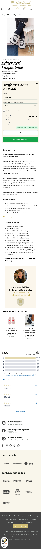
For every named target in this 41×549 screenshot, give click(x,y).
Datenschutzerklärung (16, 516)
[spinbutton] (20, 132)
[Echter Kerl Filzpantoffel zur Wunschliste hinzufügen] (36, 84)
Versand (33, 519)
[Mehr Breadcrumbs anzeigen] (3, 15)
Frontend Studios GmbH (25, 539)
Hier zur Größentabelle (15, 102)
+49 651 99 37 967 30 (20, 293)
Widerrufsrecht (13, 522)
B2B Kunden (29, 522)
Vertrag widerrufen (20, 526)
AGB (6, 519)
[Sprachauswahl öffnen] (9, 9)
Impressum (13, 519)
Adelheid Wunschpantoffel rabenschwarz (29, 330)
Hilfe (21, 522)
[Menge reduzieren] (5, 132)
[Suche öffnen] (2, 9)
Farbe (5, 93)
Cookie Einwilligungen (32, 516)
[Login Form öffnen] (31, 9)
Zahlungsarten (23, 519)
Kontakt (4, 516)
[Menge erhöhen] (36, 132)
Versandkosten (34, 119)
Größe (13, 102)
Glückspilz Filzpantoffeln (11, 330)
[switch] (4, 546)
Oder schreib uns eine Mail (20, 295)
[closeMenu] (39, 9)
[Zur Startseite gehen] (21, 3)
